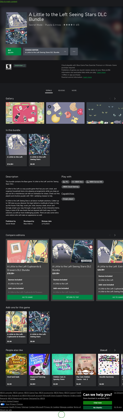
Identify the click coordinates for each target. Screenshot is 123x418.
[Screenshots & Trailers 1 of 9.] (25, 113)
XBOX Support (70, 392)
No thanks (97, 407)
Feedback (80, 392)
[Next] (114, 98)
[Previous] (110, 98)
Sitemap (25, 407)
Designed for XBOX (37, 398)
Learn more (101, 72)
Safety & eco (116, 407)
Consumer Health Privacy (10, 407)
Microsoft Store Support (53, 395)
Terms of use (79, 407)
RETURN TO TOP (72, 297)
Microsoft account (34, 395)
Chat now (98, 403)
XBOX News (59, 392)
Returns (66, 395)
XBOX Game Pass (31, 392)
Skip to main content (8, 1)
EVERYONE (19, 65)
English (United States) (9, 401)
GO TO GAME (27, 297)
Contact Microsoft (36, 407)
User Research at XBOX (17, 395)
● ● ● (74, 51)
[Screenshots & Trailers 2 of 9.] (65, 113)
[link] (16, 150)
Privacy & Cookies (51, 407)
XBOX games (18, 392)
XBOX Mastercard (15, 398)
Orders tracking (76, 395)
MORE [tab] (74, 90)
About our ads (6, 410)
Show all (103, 350)
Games (25, 398)
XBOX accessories (46, 392)
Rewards (3, 398)
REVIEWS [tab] (61, 90)
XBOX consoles (6, 392)
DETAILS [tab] (49, 90)
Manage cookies (66, 407)
